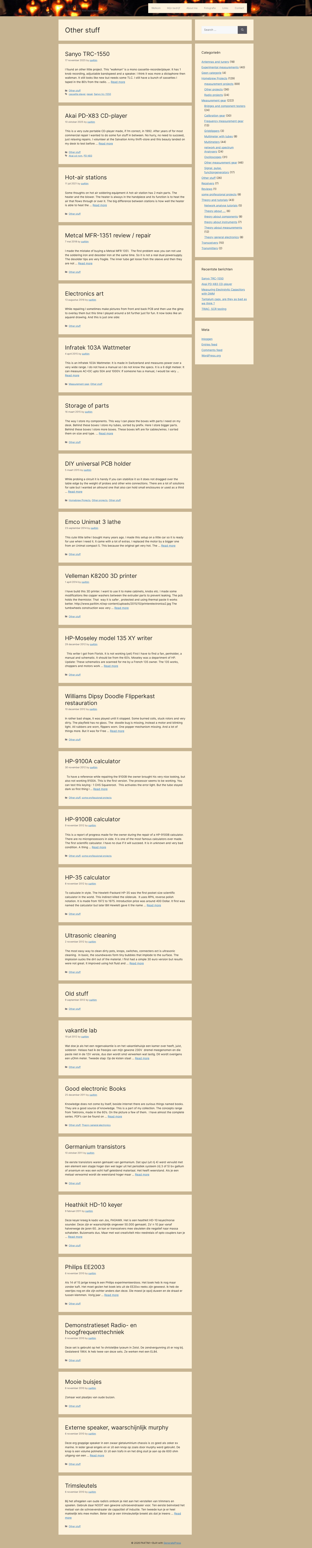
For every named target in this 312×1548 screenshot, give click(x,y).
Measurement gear (79, 384)
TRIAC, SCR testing (214, 309)
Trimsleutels (81, 1485)
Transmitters (210, 248)
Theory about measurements (223, 227)
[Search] (242, 30)
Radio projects (213, 95)
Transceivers (210, 242)
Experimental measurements (220, 67)
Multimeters (212, 142)
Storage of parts (87, 405)
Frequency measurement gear (223, 121)
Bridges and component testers (224, 106)
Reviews (207, 189)
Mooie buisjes (83, 1381)
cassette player (77, 94)
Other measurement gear (220, 162)
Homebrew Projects (80, 500)
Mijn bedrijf (173, 8)
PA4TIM (73, 6)
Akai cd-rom (75, 155)
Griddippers (212, 131)
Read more (118, 82)
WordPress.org (211, 355)
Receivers (208, 183)
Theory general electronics (96, 1125)
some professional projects (97, 797)
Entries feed (209, 344)
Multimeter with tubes (218, 136)
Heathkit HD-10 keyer (93, 1204)
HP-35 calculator (87, 877)
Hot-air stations (86, 177)
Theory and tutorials (215, 200)
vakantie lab (81, 1030)
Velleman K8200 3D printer (101, 575)
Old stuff (76, 993)
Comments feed (212, 350)
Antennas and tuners (215, 61)
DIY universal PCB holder (98, 463)
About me (192, 8)
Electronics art (84, 293)
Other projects (100, 500)
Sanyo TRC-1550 (87, 53)
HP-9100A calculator (92, 761)
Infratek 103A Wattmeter (98, 347)
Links (225, 8)
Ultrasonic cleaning (90, 935)
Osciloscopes (212, 157)
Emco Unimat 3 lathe (93, 521)
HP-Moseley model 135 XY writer (108, 638)
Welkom (156, 8)
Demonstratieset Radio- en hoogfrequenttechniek (101, 1328)
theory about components (221, 216)
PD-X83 (88, 155)
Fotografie (210, 8)
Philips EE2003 (85, 1266)
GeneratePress (172, 1542)
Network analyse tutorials (221, 205)
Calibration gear (214, 115)
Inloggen (207, 339)
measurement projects (219, 84)
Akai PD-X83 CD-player (96, 115)
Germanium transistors (95, 1146)
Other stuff (75, 90)
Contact (239, 8)
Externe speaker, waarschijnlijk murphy (116, 1427)
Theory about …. (215, 211)
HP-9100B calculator (92, 819)
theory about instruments (220, 222)
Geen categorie (211, 72)
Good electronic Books (95, 1088)
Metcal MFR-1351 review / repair (108, 235)
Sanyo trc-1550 (102, 94)
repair (90, 94)
